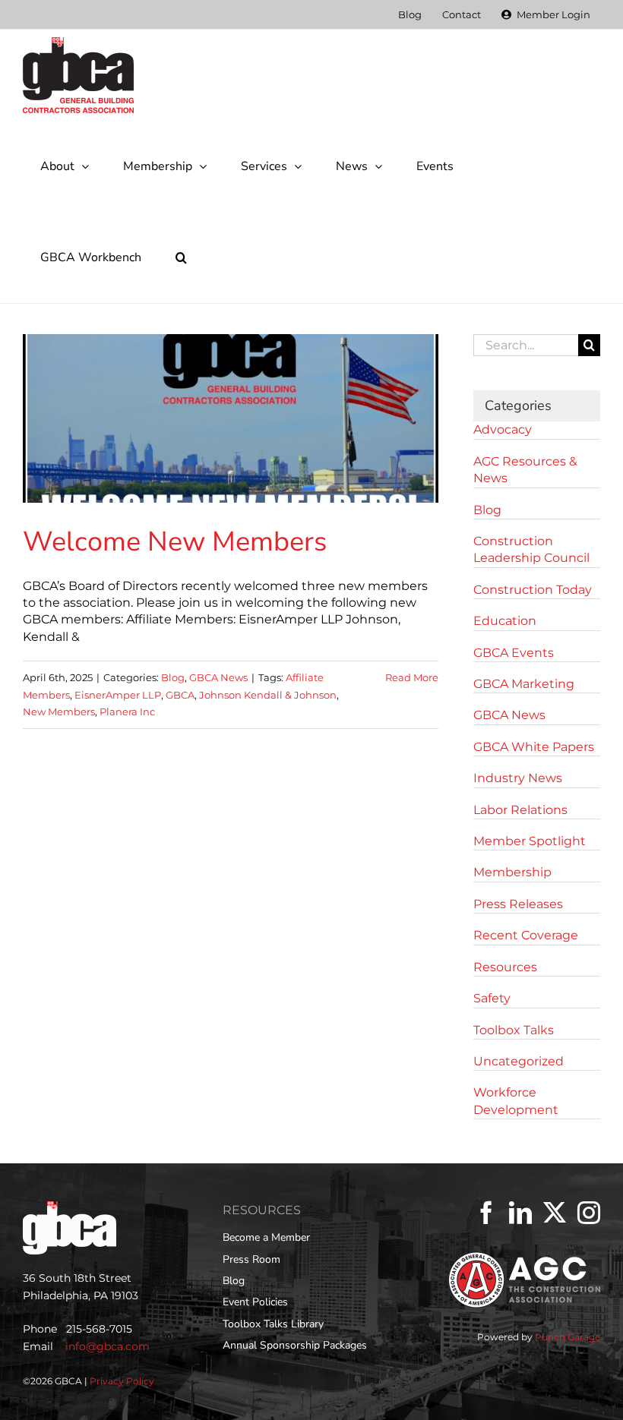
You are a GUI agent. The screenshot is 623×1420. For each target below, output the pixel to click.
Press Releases (518, 904)
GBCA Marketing (523, 684)
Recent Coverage (525, 935)
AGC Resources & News (525, 469)
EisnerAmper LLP (117, 695)
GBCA (180, 695)
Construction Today (532, 589)
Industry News (517, 778)
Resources (505, 967)
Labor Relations (520, 810)
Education (504, 621)
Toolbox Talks (513, 1030)
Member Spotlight (529, 841)
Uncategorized (518, 1061)
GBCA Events (513, 652)
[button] (181, 257)
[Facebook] (486, 1212)
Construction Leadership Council (531, 549)
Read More (411, 677)
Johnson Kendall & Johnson (268, 695)
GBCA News (218, 677)
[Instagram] (588, 1212)
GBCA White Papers (533, 747)
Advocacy (502, 429)
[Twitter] (554, 1212)
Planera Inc (127, 711)
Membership (512, 872)
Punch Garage (567, 1337)
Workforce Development (515, 1100)
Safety (492, 998)
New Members (59, 711)
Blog (173, 677)
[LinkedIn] (520, 1212)
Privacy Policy (122, 1381)
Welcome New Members (175, 541)
